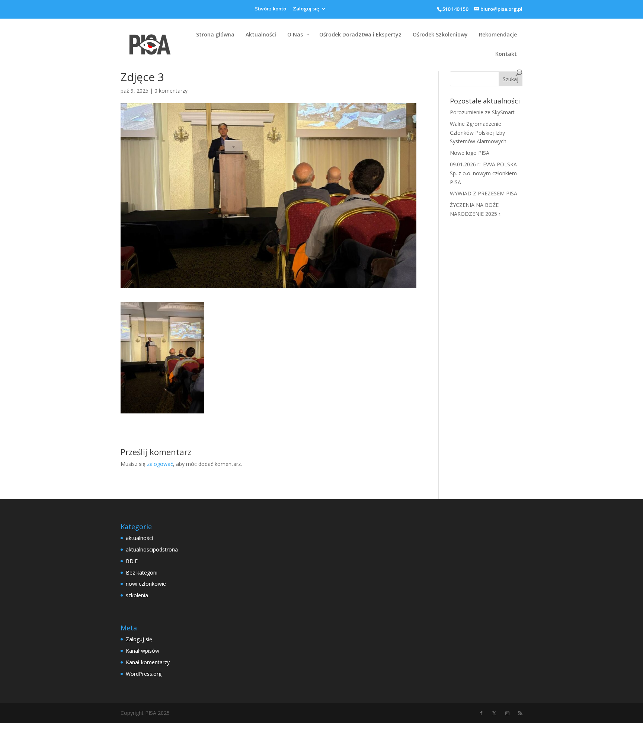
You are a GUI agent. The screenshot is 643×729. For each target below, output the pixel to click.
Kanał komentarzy (148, 662)
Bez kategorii (141, 572)
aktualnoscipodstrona (152, 549)
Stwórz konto (270, 9)
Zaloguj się (306, 9)
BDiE (132, 561)
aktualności (139, 537)
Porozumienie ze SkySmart (482, 112)
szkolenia (137, 595)
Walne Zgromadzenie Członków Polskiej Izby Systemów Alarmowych (478, 132)
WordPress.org (143, 673)
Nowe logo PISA (469, 152)
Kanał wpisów (142, 650)
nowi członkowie (146, 583)
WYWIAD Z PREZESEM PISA (483, 193)
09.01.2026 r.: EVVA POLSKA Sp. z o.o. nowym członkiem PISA (483, 173)
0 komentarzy (171, 90)
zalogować (160, 463)
